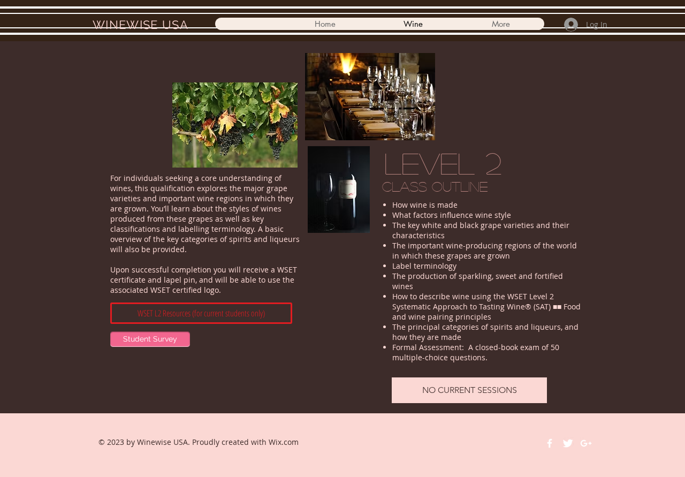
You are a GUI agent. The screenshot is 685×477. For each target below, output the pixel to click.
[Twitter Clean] (568, 443)
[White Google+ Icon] (586, 443)
